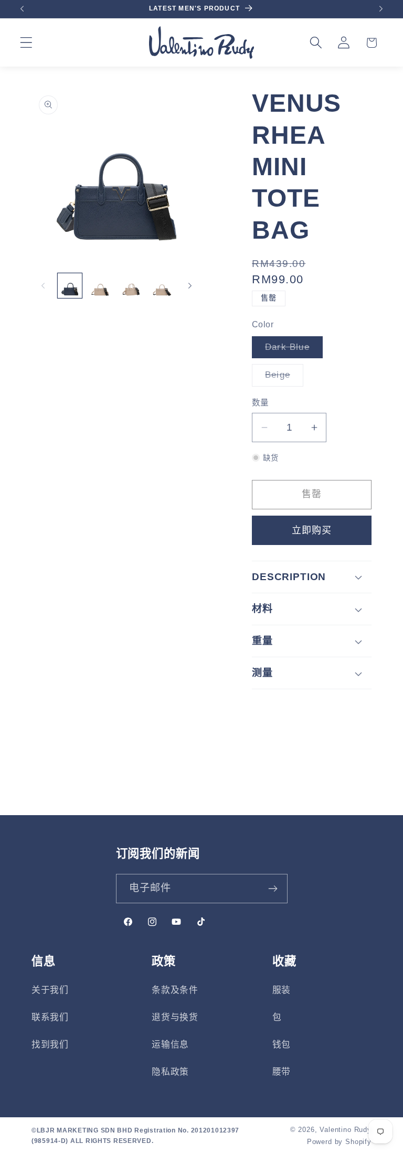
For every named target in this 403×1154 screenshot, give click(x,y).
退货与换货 (175, 1017)
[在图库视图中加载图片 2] (100, 285)
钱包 (281, 1045)
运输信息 (170, 1045)
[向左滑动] (43, 285)
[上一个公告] (22, 9)
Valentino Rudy (346, 1130)
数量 (260, 402)
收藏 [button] (284, 961)
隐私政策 (170, 1072)
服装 (281, 990)
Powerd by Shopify (339, 1142)
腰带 (281, 1072)
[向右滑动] (190, 285)
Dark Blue (292, 350)
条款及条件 (175, 990)
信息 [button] (43, 961)
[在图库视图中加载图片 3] (131, 285)
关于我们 (50, 990)
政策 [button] (164, 961)
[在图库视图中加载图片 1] (70, 285)
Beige (282, 378)
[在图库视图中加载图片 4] (162, 285)
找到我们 (50, 1045)
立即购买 (312, 530)
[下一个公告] (381, 9)
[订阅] (273, 888)
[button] (26, 43)
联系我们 (50, 1017)
